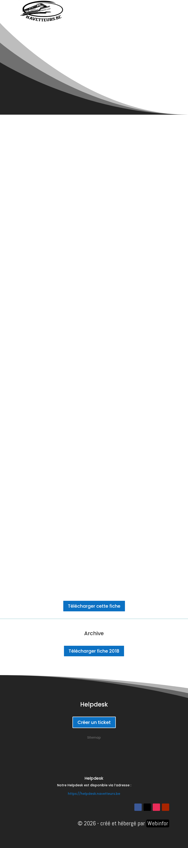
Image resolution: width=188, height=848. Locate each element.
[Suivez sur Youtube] (165, 807)
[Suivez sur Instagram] (156, 807)
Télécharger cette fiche (94, 606)
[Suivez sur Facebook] (138, 807)
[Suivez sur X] (147, 807)
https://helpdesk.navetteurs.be (94, 793)
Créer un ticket (94, 722)
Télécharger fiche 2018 (94, 651)
